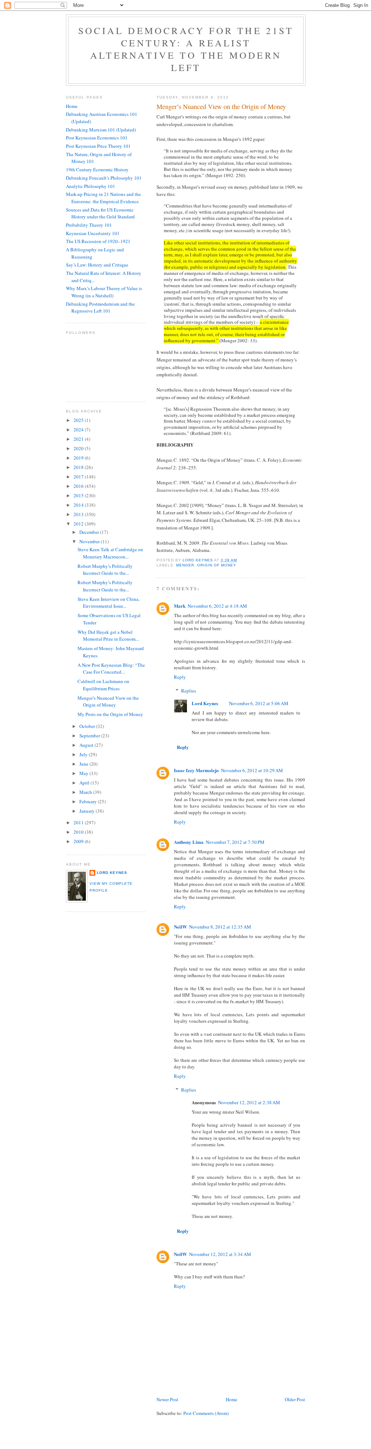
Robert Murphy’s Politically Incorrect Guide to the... (105, 570)
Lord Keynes (205, 703)
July (84, 754)
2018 (79, 467)
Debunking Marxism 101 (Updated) (101, 129)
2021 (79, 439)
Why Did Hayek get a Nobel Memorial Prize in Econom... (108, 635)
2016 (79, 486)
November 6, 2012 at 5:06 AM (258, 703)
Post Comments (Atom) (206, 1413)
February (88, 801)
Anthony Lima (189, 841)
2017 (79, 476)
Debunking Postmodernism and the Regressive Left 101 (100, 307)
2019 (79, 458)
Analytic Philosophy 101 (90, 186)
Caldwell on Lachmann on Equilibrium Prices (103, 685)
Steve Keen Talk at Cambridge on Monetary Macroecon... (110, 553)
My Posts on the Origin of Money (110, 714)
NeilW (180, 926)
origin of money (216, 565)
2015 (79, 495)
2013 (79, 514)
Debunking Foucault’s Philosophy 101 (104, 178)
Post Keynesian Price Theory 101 (98, 146)
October (87, 726)
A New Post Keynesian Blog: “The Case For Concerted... (111, 668)
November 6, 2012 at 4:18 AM (217, 606)
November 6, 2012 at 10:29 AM (252, 770)
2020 (79, 448)
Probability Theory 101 (89, 225)
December (89, 532)
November (90, 541)
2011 (79, 822)
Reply (180, 677)
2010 (79, 832)
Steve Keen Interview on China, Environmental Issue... (108, 603)
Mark (180, 605)
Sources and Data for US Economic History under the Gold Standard (100, 213)
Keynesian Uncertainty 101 (93, 233)
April (85, 782)
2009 (79, 841)
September (90, 735)
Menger (185, 565)
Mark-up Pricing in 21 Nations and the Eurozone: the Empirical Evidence (103, 198)
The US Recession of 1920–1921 (98, 241)
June (84, 764)
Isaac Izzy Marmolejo (196, 770)
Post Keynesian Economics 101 (97, 137)
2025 (79, 420)
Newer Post (167, 1399)
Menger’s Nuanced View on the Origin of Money (108, 701)
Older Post (295, 1399)
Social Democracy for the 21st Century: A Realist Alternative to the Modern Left (185, 49)
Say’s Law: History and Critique (97, 264)
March (86, 792)
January (87, 811)
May (84, 773)
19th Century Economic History (97, 169)
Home (231, 1399)
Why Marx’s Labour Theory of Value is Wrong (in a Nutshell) (104, 292)
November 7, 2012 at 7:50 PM (235, 842)
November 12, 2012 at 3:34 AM (220, 1254)
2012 (79, 523)
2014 (79, 505)
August (87, 745)
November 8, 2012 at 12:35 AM (220, 927)
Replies (188, 690)
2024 (79, 429)
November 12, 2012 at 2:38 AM (249, 1102)
